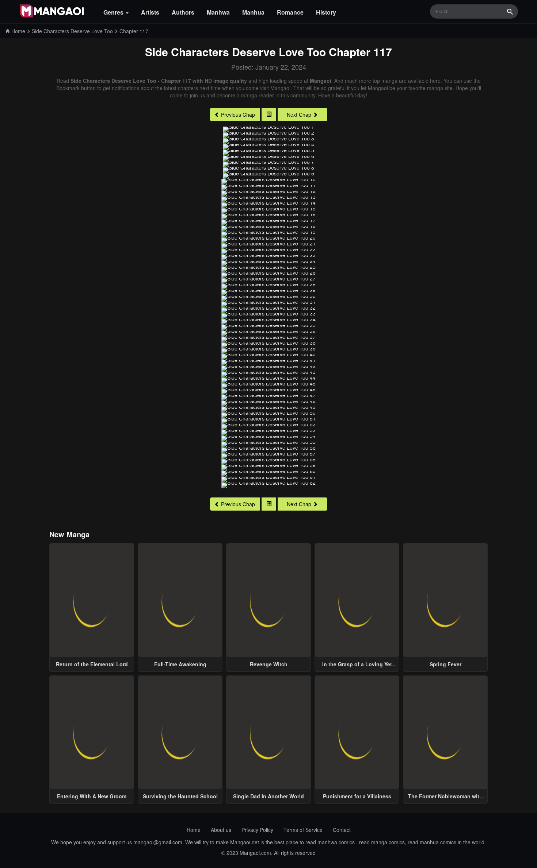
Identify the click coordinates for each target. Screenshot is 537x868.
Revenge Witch (268, 664)
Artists (150, 12)
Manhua (253, 12)
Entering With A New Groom (91, 796)
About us (221, 829)
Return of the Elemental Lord (92, 664)
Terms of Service (303, 829)
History (326, 12)
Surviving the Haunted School (180, 796)
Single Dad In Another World (268, 796)
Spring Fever (445, 664)
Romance (290, 12)
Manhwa (218, 12)
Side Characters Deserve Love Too (235, 51)
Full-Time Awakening (180, 664)
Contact (342, 829)
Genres (114, 12)
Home (194, 829)
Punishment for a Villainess (357, 796)
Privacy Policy (257, 829)
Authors (183, 12)
